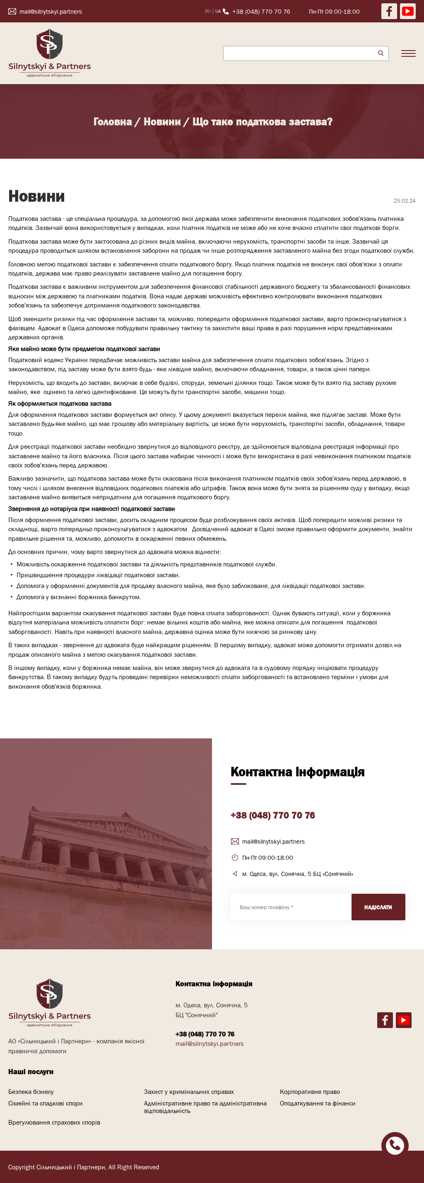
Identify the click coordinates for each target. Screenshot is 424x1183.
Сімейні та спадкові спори (45, 1103)
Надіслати (378, 907)
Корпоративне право (310, 1091)
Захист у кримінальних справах (189, 1091)
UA (218, 11)
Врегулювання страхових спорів (54, 1122)
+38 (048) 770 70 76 (273, 815)
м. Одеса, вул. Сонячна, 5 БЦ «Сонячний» (297, 873)
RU (208, 11)
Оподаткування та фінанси (318, 1103)
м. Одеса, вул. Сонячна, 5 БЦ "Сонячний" (212, 1009)
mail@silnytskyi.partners (273, 841)
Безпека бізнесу (31, 1091)
